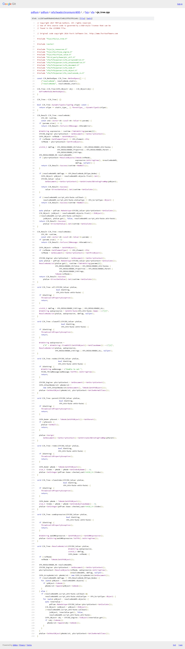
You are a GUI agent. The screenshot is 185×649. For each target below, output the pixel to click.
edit (89, 18)
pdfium (35, 12)
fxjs (87, 12)
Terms (29, 645)
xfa (92, 12)
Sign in (179, 4)
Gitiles (15, 645)
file (82, 18)
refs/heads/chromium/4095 (65, 12)
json (180, 645)
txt (174, 645)
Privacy (22, 645)
